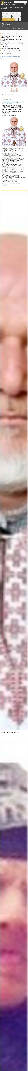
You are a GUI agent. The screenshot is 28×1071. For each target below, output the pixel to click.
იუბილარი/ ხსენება (17, 28)
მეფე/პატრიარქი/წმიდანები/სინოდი (11, 33)
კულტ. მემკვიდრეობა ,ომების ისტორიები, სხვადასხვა (11, 40)
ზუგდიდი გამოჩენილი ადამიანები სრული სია (13, 102)
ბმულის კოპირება (7, 94)
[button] (26, 61)
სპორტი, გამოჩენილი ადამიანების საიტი (12, 51)
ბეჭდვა (10, 103)
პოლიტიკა (5, 46)
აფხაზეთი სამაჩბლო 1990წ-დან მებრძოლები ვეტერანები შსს (12, 43)
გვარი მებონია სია (6, 99)
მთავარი (7, 28)
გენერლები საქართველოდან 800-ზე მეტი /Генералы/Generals (11, 36)
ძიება (8, 19)
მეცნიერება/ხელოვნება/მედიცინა (10, 48)
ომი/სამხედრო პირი (7, 53)
